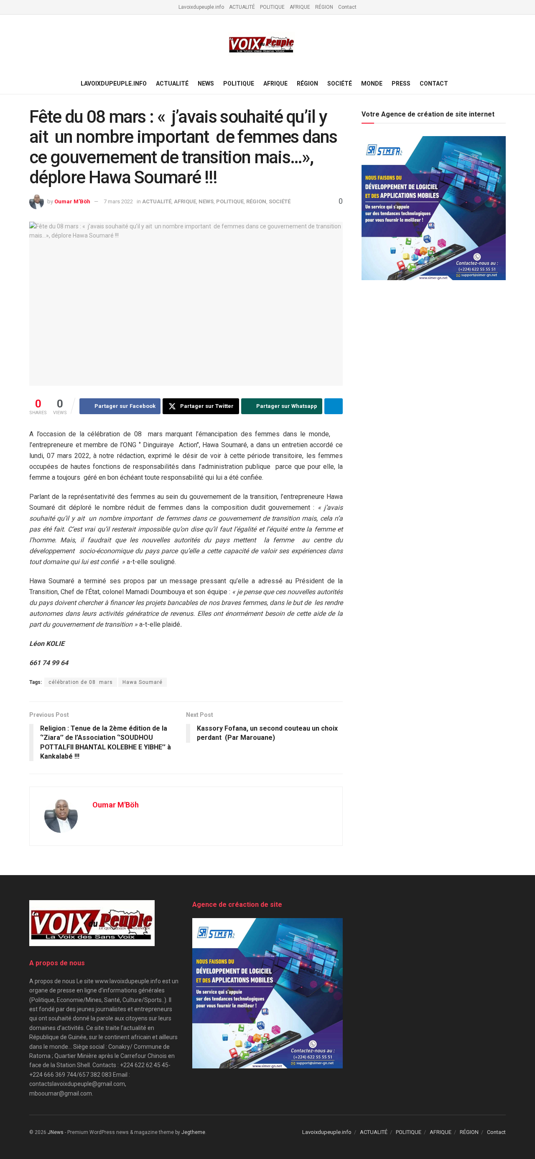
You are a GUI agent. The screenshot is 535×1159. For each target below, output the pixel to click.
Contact (347, 7)
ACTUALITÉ (242, 7)
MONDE (371, 83)
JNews (56, 1132)
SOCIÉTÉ (339, 83)
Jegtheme (193, 1132)
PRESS (401, 83)
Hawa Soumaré (142, 682)
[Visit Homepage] (261, 44)
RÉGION (324, 7)
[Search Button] (502, 83)
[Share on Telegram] (333, 406)
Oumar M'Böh (72, 201)
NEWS (206, 83)
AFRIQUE (300, 7)
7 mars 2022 (118, 201)
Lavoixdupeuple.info (201, 7)
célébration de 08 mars (80, 682)
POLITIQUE (272, 7)
